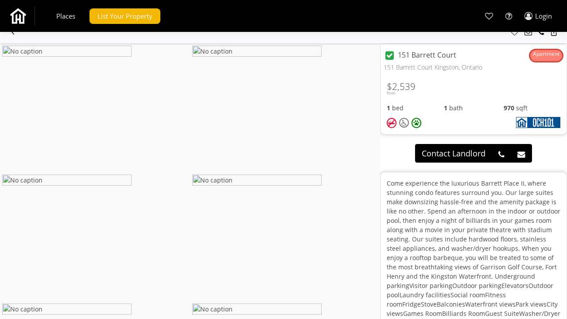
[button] (66, 16)
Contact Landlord (453, 153)
